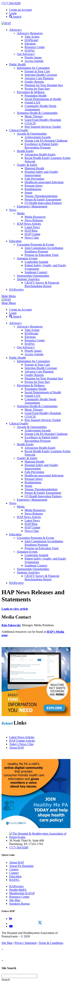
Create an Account (20, 9)
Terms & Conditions (51, 943)
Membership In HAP (22, 893)
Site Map (14, 900)
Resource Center (19, 896)
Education (15, 876)
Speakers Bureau (19, 903)
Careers (13, 869)
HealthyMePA (18, 889)
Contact (14, 872)
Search (16, 16)
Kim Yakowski (11, 625)
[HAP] (6, 23)
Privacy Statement (25, 943)
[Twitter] (39, 922)
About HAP (16, 862)
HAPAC (14, 879)
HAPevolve (16, 886)
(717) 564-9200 (11, 3)
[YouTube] (11, 926)
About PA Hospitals (21, 866)
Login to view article (15, 608)
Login (13, 13)
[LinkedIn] (10, 918)
